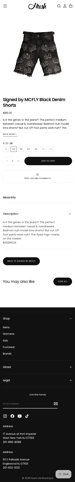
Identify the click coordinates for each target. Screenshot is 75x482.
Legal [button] (6, 380)
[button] (5, 6)
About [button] (7, 367)
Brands (7, 353)
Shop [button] (6, 318)
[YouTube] (19, 416)
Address (8, 426)
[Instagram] (5, 416)
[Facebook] (12, 416)
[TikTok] (27, 416)
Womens (8, 334)
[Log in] (65, 6)
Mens (6, 327)
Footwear (9, 347)
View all (63, 281)
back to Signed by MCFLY (21, 261)
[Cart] (70, 6)
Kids (5, 340)
